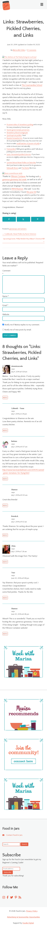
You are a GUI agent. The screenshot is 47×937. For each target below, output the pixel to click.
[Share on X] (23, 219)
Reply (5, 398)
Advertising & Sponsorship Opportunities (23, 917)
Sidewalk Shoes (12, 168)
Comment (6, 272)
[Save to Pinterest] (38, 219)
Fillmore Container (18, 176)
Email (5, 305)
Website (5, 314)
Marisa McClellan (19, 50)
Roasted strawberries (14, 138)
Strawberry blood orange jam (17, 133)
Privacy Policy (31, 911)
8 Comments (31, 50)
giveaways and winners (18, 229)
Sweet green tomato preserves (18, 130)
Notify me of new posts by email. (17, 330)
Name (5, 296)
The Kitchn (25, 168)
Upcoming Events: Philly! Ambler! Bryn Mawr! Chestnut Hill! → (24, 240)
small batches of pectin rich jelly (28, 144)
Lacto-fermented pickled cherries (19, 154)
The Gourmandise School (32, 85)
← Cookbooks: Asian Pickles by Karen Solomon (19, 234)
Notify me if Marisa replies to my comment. (22, 325)
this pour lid (31, 192)
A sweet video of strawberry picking (20, 125)
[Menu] (42, 4)
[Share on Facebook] (9, 219)
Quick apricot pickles (14, 135)
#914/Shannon (17, 189)
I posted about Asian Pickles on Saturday (21, 163)
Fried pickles (11, 149)
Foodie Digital (28, 923)
